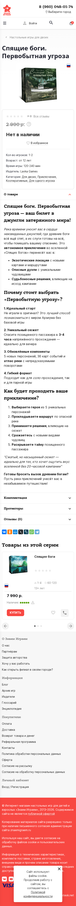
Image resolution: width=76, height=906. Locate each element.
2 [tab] (38, 626)
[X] (20, 532)
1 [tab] (34, 626)
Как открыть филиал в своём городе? (27, 669)
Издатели (8, 696)
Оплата (7, 723)
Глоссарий (9, 702)
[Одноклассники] (9, 532)
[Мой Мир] (15, 532)
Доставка (8, 729)
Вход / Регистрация (15, 786)
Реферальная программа (19, 741)
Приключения (47, 176)
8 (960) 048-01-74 (56, 6)
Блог (5, 684)
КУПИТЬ (15, 612)
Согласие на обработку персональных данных (33, 772)
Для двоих (29, 176)
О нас (6, 645)
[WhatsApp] (31, 532)
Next (70, 626)
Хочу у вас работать (16, 663)
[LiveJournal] (26, 532)
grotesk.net (66, 895)
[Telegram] (37, 532)
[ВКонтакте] (4, 532)
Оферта (7, 759)
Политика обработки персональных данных (31, 753)
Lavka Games (29, 171)
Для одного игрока (42, 180)
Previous (5, 626)
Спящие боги (44, 557)
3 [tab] (41, 626)
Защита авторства (14, 657)
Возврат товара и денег (18, 735)
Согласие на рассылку (17, 765)
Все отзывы (41, 116)
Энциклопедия (11, 708)
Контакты (8, 747)
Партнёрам (9, 651)
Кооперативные (16, 180)
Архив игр (8, 690)
